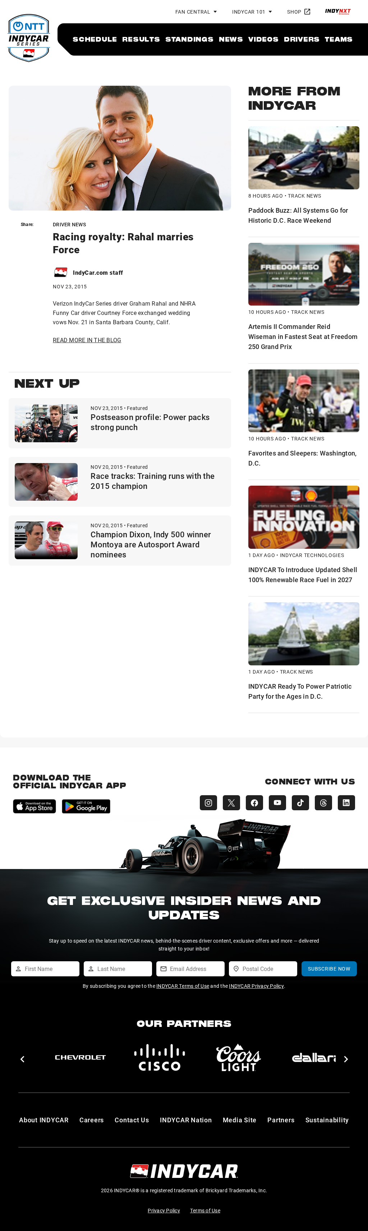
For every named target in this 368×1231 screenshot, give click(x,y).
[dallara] (317, 1057)
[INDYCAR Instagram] (208, 802)
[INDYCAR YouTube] (277, 802)
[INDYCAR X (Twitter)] (231, 802)
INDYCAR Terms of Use (182, 985)
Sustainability (327, 1120)
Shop (294, 11)
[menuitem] (95, 39)
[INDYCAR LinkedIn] (346, 802)
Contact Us (132, 1120)
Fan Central (193, 11)
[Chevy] (80, 1057)
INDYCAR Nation (186, 1120)
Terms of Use (205, 1210)
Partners (280, 1120)
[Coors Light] (238, 1057)
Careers (91, 1120)
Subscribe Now (329, 968)
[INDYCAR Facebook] (254, 802)
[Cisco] (159, 1057)
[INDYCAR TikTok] (300, 802)
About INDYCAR (44, 1120)
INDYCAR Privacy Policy (256, 985)
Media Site (240, 1120)
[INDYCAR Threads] (323, 802)
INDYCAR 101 (249, 11)
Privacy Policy (164, 1210)
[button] (22, 1059)
